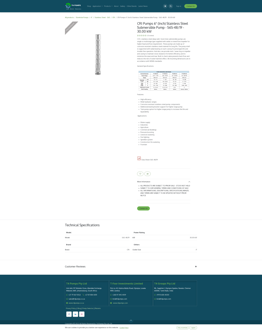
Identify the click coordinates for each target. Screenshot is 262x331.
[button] (170, 6)
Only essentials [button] (183, 328)
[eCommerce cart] (165, 6)
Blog (79, 308)
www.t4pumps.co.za (76, 303)
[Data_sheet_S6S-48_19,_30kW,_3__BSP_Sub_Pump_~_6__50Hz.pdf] (139, 158)
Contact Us (191, 6)
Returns (98, 308)
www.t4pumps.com (120, 303)
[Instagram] (81, 314)
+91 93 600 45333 (162, 295)
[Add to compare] (147, 174)
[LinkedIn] (75, 314)
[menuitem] (89, 6)
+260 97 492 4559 (119, 295)
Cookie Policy (124, 328)
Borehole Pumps (82, 17)
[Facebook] (69, 314)
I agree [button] (193, 328)
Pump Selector (87, 308)
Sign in (178, 6)
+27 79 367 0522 (74, 295)
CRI (113, 17)
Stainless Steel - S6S (102, 17)
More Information (143, 182)
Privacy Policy (71, 308)
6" (91, 17)
